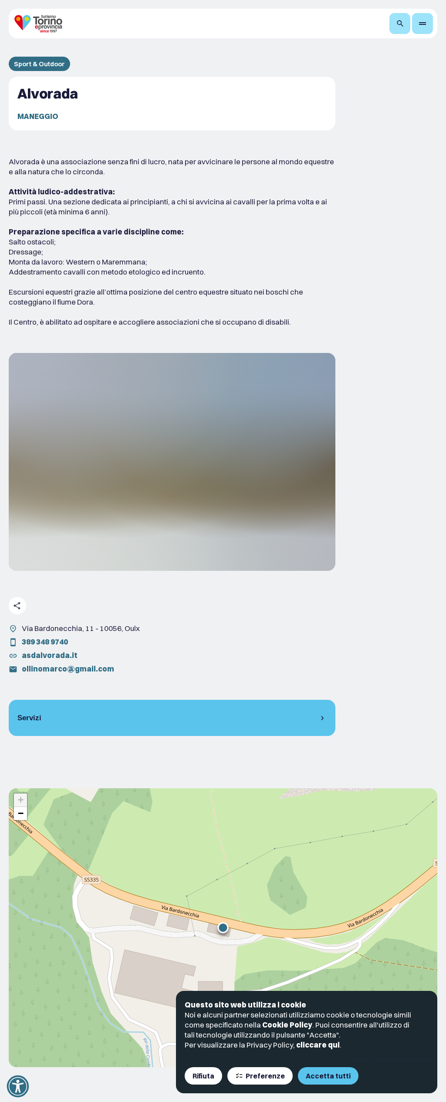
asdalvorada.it (50, 655)
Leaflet (358, 1060)
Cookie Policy (287, 1024)
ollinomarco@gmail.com (68, 668)
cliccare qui (318, 1044)
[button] (223, 928)
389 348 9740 (45, 641)
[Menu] (422, 23)
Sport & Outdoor (39, 64)
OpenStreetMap (390, 1060)
